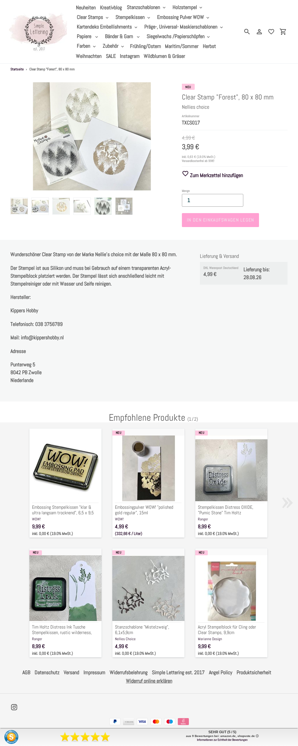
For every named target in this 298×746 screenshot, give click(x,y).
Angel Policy (220, 672)
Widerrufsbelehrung (129, 672)
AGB (26, 672)
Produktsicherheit (254, 672)
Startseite (17, 69)
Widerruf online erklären (149, 680)
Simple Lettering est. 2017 (178, 672)
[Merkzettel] (271, 31)
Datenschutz (47, 672)
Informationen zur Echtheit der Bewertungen (222, 740)
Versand (71, 672)
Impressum (94, 672)
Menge (186, 191)
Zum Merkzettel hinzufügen (216, 175)
